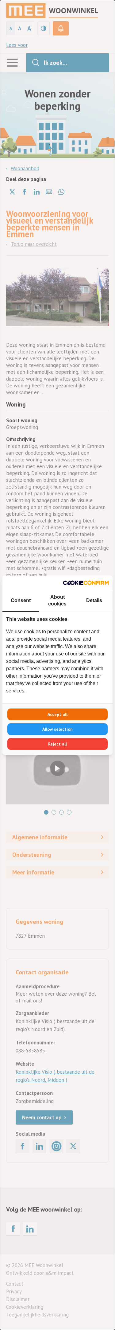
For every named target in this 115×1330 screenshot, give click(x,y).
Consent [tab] (21, 600)
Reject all (57, 744)
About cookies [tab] (57, 600)
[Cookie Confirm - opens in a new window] (86, 582)
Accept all (57, 714)
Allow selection (57, 729)
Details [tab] (94, 600)
